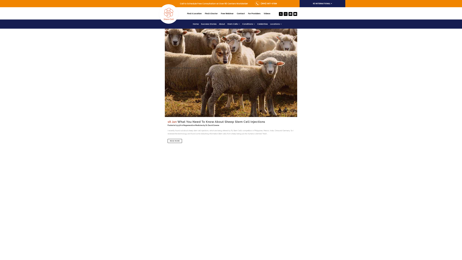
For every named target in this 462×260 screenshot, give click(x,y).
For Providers (254, 13)
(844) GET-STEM (269, 3)
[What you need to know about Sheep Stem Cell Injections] (231, 73)
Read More (175, 141)
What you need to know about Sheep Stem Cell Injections (221, 122)
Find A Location (194, 13)
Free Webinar (227, 13)
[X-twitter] (281, 14)
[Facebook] (290, 14)
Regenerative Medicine (193, 125)
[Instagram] (286, 14)
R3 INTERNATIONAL (321, 3)
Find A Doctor (211, 13)
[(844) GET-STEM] (257, 3)
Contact (241, 13)
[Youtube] (295, 14)
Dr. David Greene (212, 125)
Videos (267, 13)
